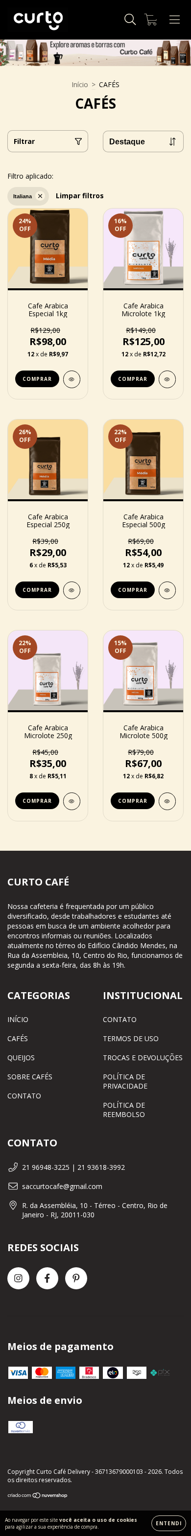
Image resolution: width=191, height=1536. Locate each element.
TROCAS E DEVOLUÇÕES (143, 1057)
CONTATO (24, 1095)
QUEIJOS (21, 1057)
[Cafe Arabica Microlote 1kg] (167, 379)
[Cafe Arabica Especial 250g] (71, 590)
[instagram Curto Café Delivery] (18, 1278)
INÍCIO (17, 1019)
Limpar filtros (80, 195)
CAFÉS (17, 1038)
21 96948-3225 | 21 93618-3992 (73, 1167)
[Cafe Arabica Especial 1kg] (71, 379)
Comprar (37, 378)
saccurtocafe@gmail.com (62, 1186)
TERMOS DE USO (131, 1038)
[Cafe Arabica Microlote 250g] (71, 801)
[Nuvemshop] (38, 1496)
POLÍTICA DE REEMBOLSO (124, 1109)
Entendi (169, 1523)
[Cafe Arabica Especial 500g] (167, 590)
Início (80, 84)
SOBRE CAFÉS (29, 1076)
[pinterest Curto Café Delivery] (76, 1278)
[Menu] (175, 19)
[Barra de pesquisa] (130, 19)
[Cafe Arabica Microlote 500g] (167, 801)
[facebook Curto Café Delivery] (47, 1278)
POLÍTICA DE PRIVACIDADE (125, 1081)
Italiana (22, 196)
